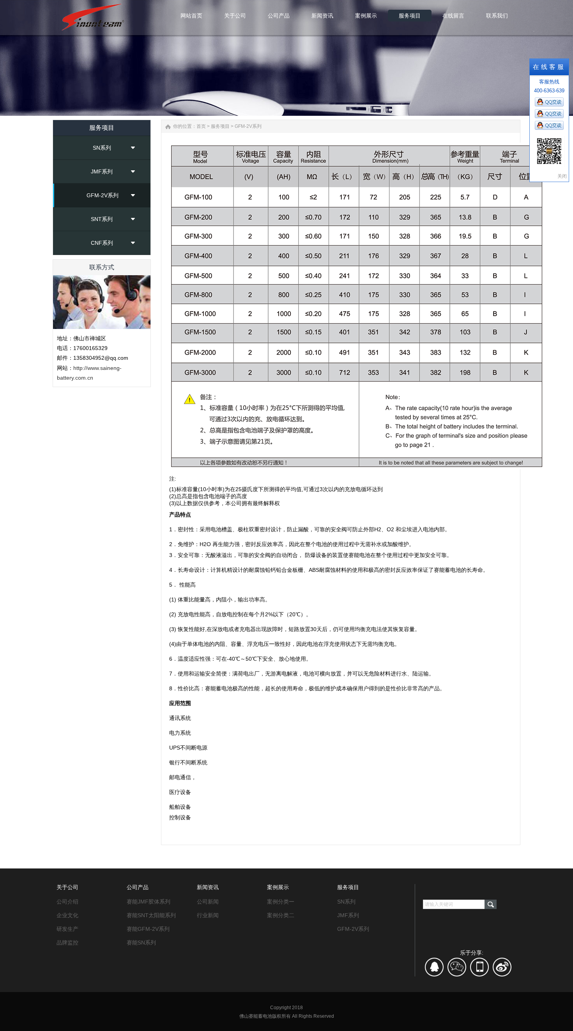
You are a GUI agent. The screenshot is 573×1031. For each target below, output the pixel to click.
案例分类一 (280, 901)
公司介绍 (67, 901)
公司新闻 (208, 901)
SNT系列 (102, 219)
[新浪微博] (502, 970)
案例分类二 (280, 915)
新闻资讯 (208, 887)
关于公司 (67, 887)
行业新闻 (208, 915)
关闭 (562, 176)
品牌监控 (67, 942)
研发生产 (67, 929)
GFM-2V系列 (102, 195)
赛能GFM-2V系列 (148, 929)
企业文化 (67, 915)
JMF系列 (102, 171)
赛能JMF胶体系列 (148, 901)
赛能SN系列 (141, 942)
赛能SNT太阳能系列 (151, 915)
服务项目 (220, 126)
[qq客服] (434, 970)
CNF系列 (102, 243)
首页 (201, 126)
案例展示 (278, 887)
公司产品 (138, 887)
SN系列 (102, 148)
